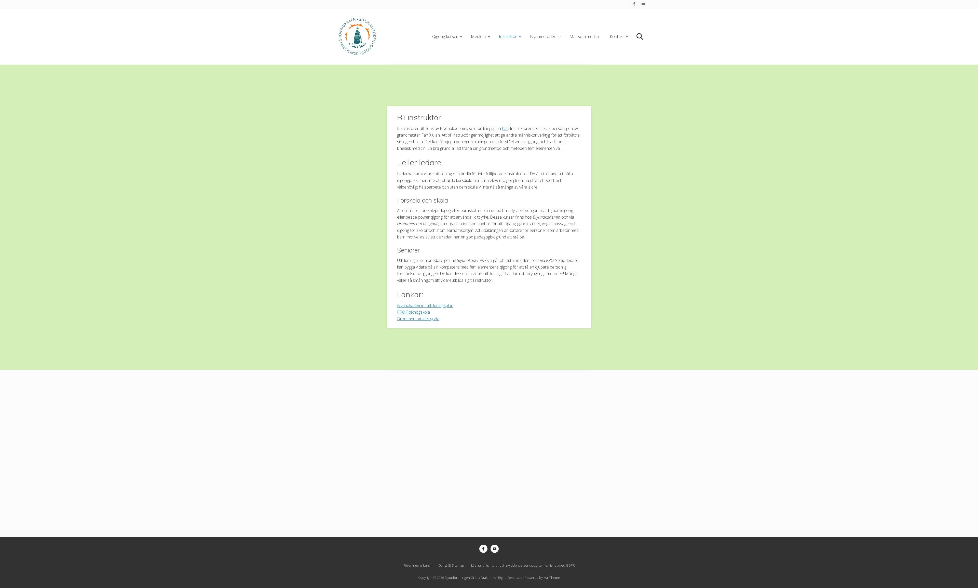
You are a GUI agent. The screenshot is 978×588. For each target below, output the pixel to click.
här (505, 128)
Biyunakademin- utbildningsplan (425, 305)
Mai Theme (552, 577)
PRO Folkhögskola (413, 312)
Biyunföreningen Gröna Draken (468, 577)
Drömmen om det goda (418, 319)
